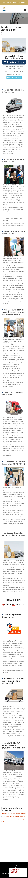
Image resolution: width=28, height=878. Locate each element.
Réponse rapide (14, 604)
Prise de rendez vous (15, 77)
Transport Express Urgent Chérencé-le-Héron (14, 813)
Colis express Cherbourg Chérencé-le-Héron (13, 816)
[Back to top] (24, 874)
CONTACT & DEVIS (20, 2)
